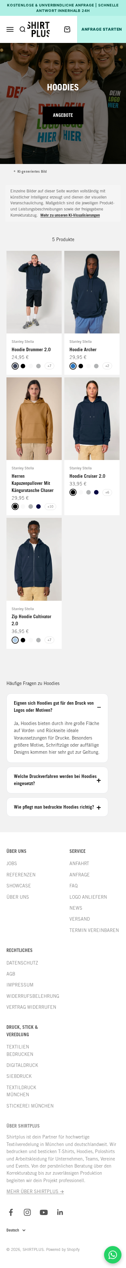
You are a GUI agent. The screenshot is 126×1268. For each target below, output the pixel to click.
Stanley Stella (23, 341)
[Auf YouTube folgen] (43, 1212)
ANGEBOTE (63, 115)
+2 (107, 366)
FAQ (73, 885)
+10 (50, 506)
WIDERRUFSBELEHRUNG (32, 996)
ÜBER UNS (17, 897)
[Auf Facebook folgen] (10, 1212)
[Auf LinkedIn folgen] (60, 1212)
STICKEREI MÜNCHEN (30, 1106)
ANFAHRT (79, 863)
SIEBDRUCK (19, 1076)
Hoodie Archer (83, 349)
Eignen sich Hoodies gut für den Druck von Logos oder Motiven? (54, 706)
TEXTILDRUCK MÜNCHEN (21, 1091)
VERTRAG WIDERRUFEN (31, 1007)
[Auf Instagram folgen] (27, 1212)
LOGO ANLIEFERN (88, 897)
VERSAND (79, 919)
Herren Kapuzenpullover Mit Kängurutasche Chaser (33, 483)
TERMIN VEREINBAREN (94, 930)
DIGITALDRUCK (22, 1065)
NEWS (75, 908)
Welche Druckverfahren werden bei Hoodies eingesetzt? (55, 779)
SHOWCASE (18, 885)
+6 (107, 492)
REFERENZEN (21, 874)
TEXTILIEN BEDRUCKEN (19, 1050)
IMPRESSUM (20, 984)
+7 (49, 366)
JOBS (11, 863)
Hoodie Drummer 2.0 (31, 349)
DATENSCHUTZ (22, 963)
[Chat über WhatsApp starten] (112, 1254)
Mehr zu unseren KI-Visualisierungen (70, 215)
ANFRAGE (79, 874)
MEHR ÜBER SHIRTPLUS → (35, 1191)
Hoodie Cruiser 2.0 (87, 476)
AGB (10, 974)
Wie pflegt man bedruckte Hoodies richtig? (54, 807)
